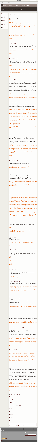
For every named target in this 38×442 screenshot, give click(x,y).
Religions (10, 411)
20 (21, 425)
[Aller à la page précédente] (11, 425)
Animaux (3, 28)
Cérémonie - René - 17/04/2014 (13, 58)
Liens (1, 430)
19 (20, 425)
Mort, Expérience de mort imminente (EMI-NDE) (15, 405)
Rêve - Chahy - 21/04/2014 (12, 43)
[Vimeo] (19, 0)
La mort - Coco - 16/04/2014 (13, 102)
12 (12, 425)
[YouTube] (20, 0)
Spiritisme (10, 417)
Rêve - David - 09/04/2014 (12, 79)
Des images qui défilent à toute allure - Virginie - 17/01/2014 (15, 394)
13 (13, 425)
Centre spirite (11, 399)
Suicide (2, 27)
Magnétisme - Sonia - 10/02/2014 (13, 294)
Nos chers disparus (3, 20)
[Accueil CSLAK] (5, 3)
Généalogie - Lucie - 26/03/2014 (13, 160)
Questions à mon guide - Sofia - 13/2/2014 (15, 281)
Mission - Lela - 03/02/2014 (13, 349)
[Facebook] (17, 0)
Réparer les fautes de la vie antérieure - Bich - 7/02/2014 (17, 327)
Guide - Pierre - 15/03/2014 (12, 237)
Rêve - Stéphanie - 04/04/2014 (13, 133)
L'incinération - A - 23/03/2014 (13, 191)
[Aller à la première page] (10, 425)
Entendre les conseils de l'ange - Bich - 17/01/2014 (14, 393)
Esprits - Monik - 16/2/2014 (12, 269)
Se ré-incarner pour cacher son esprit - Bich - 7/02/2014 (17, 313)
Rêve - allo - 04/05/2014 (12, 30)
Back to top (2, 440)
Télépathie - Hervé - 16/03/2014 (13, 219)
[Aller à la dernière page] (25, 425)
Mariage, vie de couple (4, 17)
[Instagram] (18, 0)
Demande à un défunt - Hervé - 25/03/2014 (15, 173)
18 (19, 425)
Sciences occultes (3, 24)
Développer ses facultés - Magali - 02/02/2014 (15, 366)
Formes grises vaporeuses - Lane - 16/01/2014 (14, 395)
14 (14, 425)
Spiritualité (3, 26)
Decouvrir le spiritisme (4, 438)
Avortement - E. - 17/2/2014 (13, 249)
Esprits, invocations (3, 16)
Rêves (2, 23)
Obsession (3, 21)
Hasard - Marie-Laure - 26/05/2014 (14, 14)
